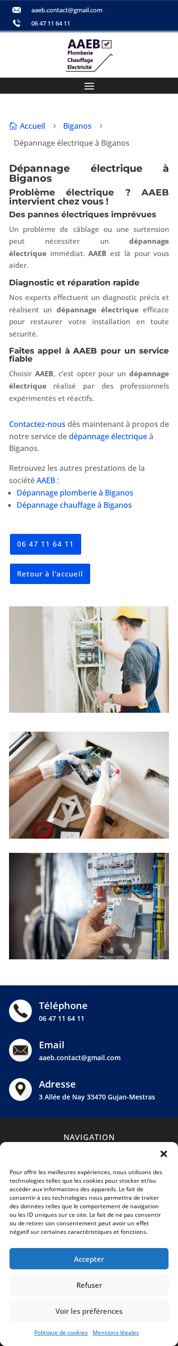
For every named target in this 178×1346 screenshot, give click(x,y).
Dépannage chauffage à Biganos (74, 505)
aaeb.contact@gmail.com (67, 10)
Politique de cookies (61, 1332)
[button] (164, 1154)
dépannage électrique (108, 436)
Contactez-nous (37, 424)
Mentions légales (116, 1332)
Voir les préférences (89, 1311)
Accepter (89, 1259)
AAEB (46, 480)
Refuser (89, 1285)
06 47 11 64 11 (50, 23)
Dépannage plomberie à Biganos (75, 492)
